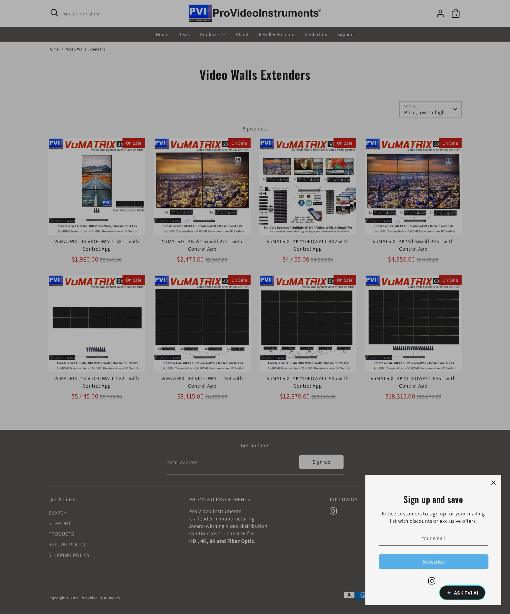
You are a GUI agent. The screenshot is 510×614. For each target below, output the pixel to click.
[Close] (493, 482)
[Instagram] (431, 580)
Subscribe (433, 561)
